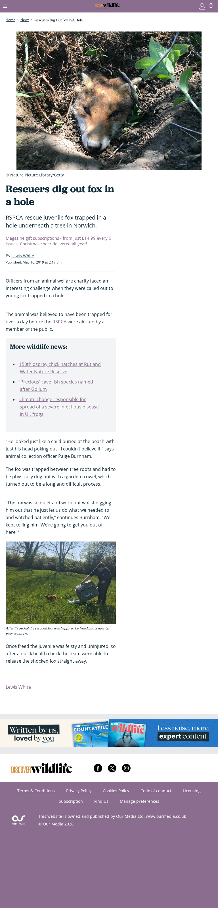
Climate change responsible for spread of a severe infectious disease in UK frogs (59, 406)
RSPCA (59, 322)
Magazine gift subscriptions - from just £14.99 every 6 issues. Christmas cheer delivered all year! (58, 241)
